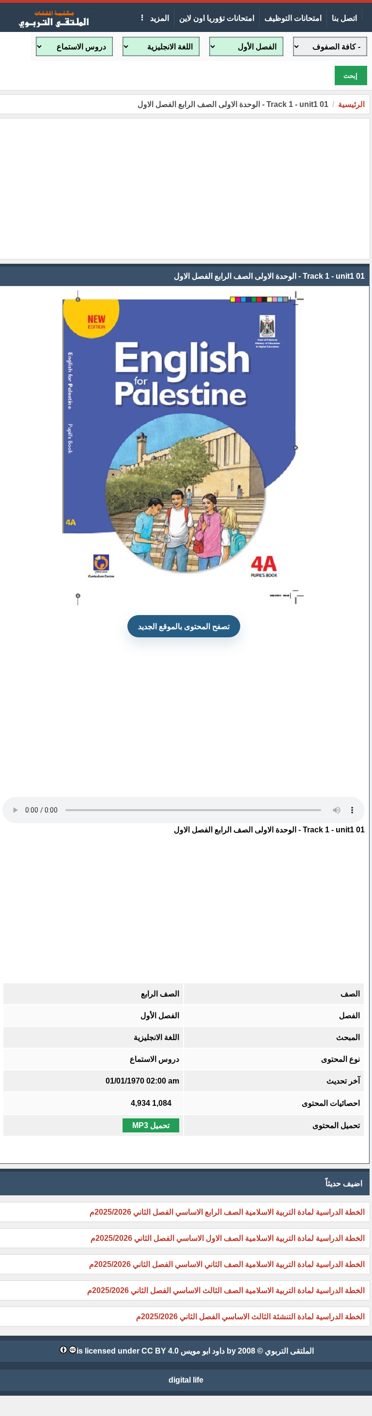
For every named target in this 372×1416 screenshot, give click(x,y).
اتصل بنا (344, 18)
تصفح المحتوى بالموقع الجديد (184, 626)
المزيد (158, 18)
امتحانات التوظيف (293, 18)
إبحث (350, 75)
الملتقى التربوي (289, 1351)
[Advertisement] (183, 188)
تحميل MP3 (151, 1125)
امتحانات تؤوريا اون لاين (216, 18)
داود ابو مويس (203, 1351)
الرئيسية (351, 104)
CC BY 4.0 (160, 1351)
